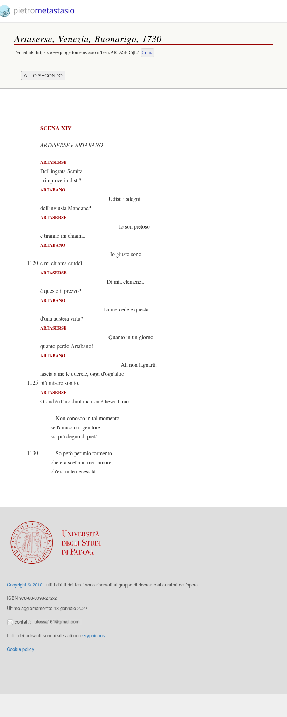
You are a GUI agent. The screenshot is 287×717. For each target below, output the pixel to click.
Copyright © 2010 (24, 584)
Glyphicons (93, 635)
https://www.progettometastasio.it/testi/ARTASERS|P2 (87, 52)
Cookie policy (20, 649)
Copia (147, 52)
